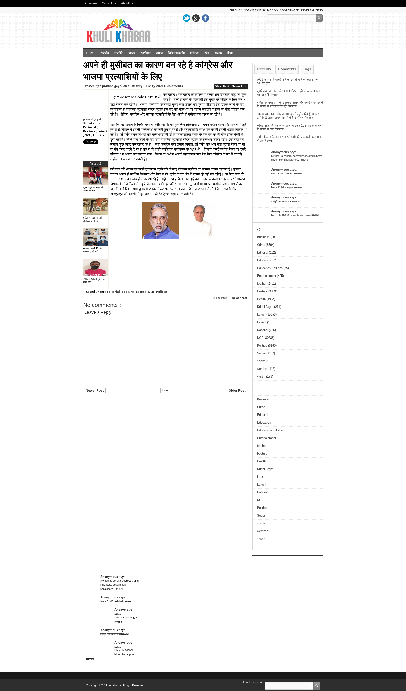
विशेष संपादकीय (176, 53)
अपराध (218, 53)
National (262, 330)
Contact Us (109, 3)
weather (262, 369)
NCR (88, 135)
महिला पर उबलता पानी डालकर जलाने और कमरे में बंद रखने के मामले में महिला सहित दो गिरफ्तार (290, 104)
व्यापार (132, 53)
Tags (307, 69)
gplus (196, 18)
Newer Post (239, 86)
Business (263, 237)
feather (261, 283)
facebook (205, 18)
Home (90, 53)
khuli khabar (114, 685)
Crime (261, 245)
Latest (102, 131)
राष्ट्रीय (105, 53)
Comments (287, 69)
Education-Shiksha (270, 268)
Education (264, 260)
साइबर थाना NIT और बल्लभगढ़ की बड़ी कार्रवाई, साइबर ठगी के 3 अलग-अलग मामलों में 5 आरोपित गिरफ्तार (288, 116)
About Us (127, 3)
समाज (159, 53)
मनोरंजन (194, 53)
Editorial (90, 127)
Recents (264, 69)
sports (261, 361)
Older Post (222, 86)
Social (261, 353)
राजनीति (118, 53)
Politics (98, 135)
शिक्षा (230, 53)
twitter (187, 18)
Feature (89, 131)
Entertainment (266, 276)
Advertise (91, 3)
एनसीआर (146, 53)
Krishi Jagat (265, 307)
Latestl (261, 322)
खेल (207, 53)
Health (261, 299)
